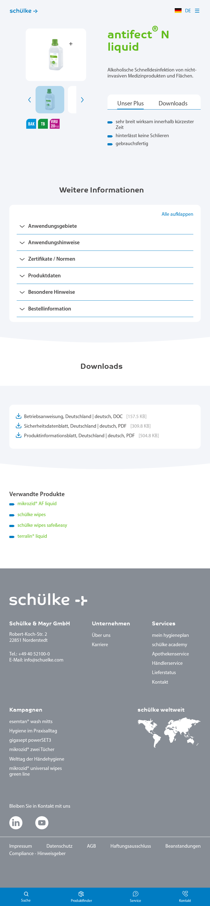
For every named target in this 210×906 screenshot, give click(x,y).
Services (164, 623)
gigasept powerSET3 (30, 740)
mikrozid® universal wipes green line (35, 771)
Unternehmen (111, 623)
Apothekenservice (170, 654)
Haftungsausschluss (130, 846)
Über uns (101, 635)
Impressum (20, 846)
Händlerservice (167, 663)
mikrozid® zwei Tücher (31, 749)
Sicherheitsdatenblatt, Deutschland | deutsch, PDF (87, 426)
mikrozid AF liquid (37, 504)
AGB (91, 846)
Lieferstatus (164, 673)
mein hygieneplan (170, 635)
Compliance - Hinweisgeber (37, 854)
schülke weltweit (161, 710)
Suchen (26, 896)
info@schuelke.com (43, 660)
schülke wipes (32, 515)
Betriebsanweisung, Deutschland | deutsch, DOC (85, 417)
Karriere (100, 645)
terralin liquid (32, 536)
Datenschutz (59, 846)
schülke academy (169, 645)
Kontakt (160, 682)
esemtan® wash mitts (30, 722)
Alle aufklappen (177, 214)
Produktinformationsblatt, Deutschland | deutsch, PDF (91, 436)
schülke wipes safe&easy (42, 525)
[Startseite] (24, 10)
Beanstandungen (183, 846)
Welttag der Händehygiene (36, 759)
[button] (197, 10)
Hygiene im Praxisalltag (33, 731)
